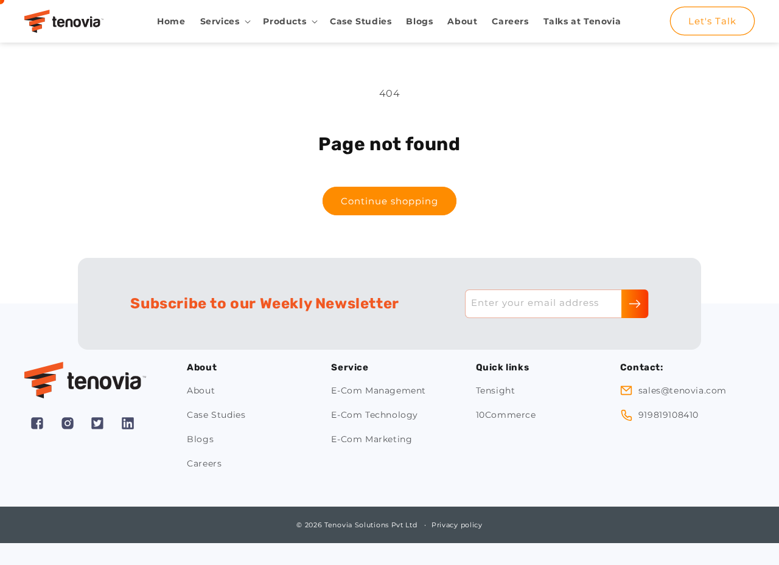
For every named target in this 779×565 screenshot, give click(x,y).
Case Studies (216, 414)
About (201, 390)
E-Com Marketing (371, 439)
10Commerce (506, 414)
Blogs (200, 439)
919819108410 (668, 414)
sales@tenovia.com (682, 390)
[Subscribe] (634, 303)
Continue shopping (389, 201)
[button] (224, 21)
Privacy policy (457, 525)
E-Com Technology (374, 414)
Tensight (495, 390)
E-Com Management (378, 390)
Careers (204, 463)
